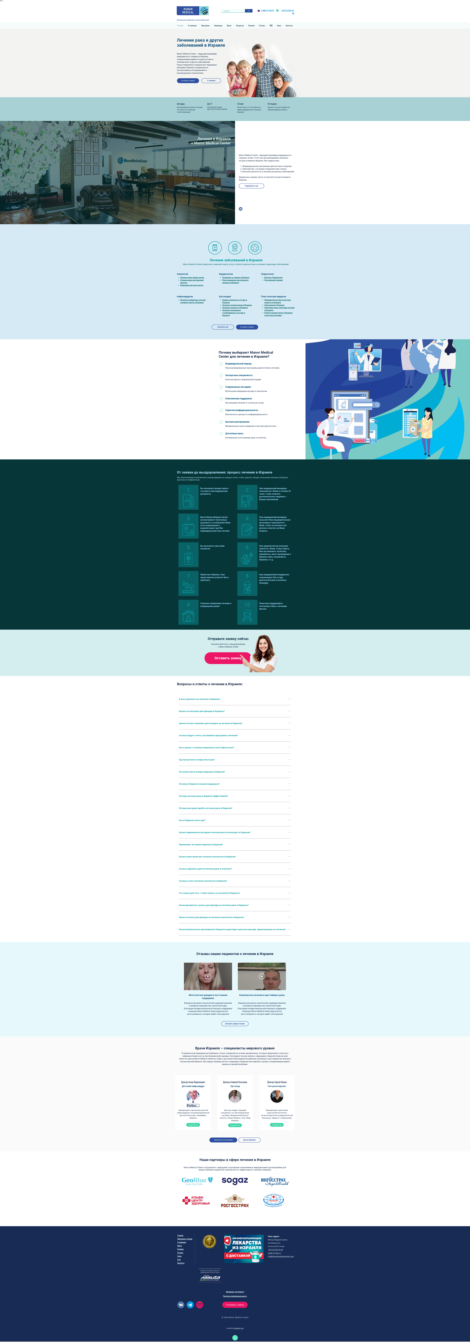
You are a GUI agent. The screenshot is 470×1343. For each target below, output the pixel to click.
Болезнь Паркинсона (273, 277)
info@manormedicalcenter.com (281, 1256)
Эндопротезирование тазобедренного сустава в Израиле (233, 313)
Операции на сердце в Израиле (235, 277)
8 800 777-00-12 (274, 1253)
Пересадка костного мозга (191, 285)
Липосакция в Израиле (274, 305)
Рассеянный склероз (273, 280)
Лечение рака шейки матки (192, 277)
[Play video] (208, 976)
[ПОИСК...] (249, 10)
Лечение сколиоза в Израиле (235, 308)
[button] (192, 25)
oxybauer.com (239, 1328)
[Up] (235, 1338)
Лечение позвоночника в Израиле (237, 305)
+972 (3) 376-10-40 (275, 1249)
